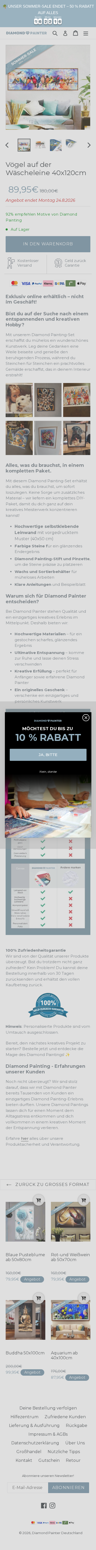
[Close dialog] (86, 718)
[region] (48, 13)
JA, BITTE (48, 754)
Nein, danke (48, 771)
